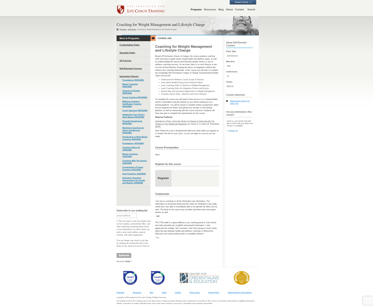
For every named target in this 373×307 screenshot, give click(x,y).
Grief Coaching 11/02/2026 (134, 174)
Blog (221, 9)
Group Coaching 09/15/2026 (134, 97)
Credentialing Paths (129, 45)
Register (163, 178)
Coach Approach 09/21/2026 (134, 110)
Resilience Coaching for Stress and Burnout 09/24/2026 (133, 130)
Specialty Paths (127, 53)
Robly (128, 261)
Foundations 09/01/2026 (133, 80)
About (229, 9)
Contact (239, 9)
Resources (210, 9)
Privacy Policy (213, 293)
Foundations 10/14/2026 (133, 143)
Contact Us (233, 131)
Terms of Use (194, 293)
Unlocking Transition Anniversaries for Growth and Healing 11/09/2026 (133, 180)
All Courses (132, 29)
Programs (196, 9)
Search (251, 9)
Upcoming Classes (129, 76)
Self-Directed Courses (130, 68)
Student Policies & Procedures (240, 293)
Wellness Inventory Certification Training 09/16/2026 (131, 104)
